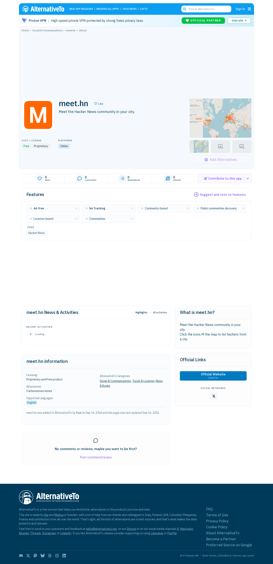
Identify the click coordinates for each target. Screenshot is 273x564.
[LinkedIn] (64, 556)
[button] (99, 103)
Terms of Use (217, 515)
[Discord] (21, 556)
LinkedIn (65, 533)
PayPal (172, 533)
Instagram (49, 533)
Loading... (40, 334)
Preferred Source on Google (229, 545)
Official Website (213, 375)
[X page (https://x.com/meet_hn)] (213, 396)
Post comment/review (96, 457)
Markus (59, 515)
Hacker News (36, 233)
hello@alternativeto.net (101, 529)
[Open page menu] (249, 9)
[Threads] (50, 556)
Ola (46, 515)
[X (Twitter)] (28, 556)
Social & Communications (115, 381)
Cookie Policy (216, 527)
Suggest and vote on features (223, 195)
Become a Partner (221, 539)
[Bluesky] (43, 556)
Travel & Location (143, 381)
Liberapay (157, 533)
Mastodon (186, 529)
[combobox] (206, 9)
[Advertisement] (136, 64)
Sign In (240, 9)
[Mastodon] (35, 556)
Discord (131, 529)
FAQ (209, 509)
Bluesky (24, 533)
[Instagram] (57, 556)
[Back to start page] (45, 9)
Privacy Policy (217, 521)
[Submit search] (184, 9)
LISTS (143, 9)
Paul (79, 413)
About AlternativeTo (222, 533)
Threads (35, 533)
